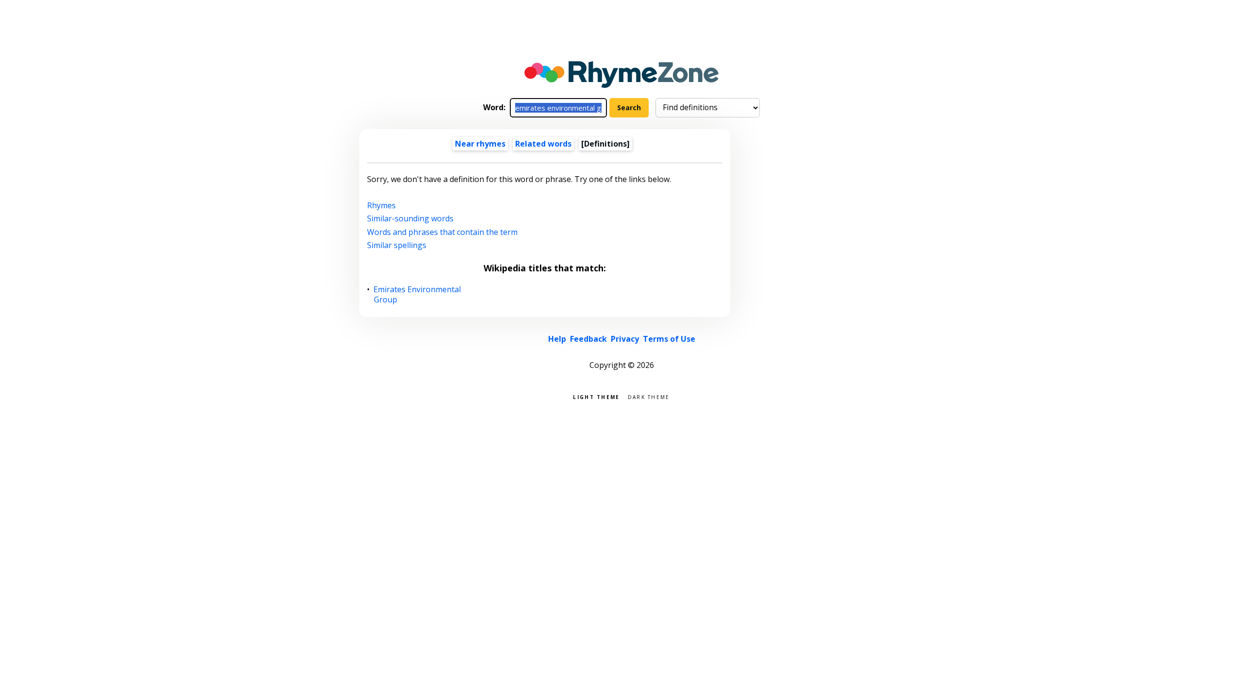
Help (557, 338)
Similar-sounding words (410, 218)
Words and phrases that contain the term (442, 232)
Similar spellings (396, 245)
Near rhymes (480, 143)
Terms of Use (669, 338)
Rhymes (381, 205)
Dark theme (649, 396)
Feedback (588, 338)
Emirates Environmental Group (417, 294)
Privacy (625, 338)
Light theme (596, 396)
